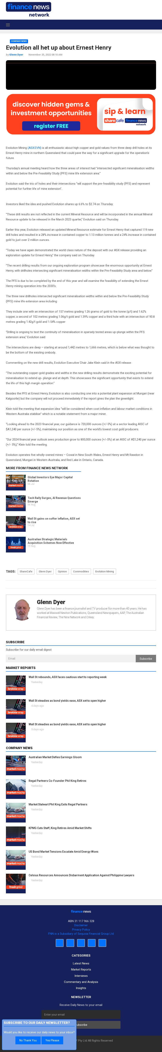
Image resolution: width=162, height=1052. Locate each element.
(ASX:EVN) (34, 148)
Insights (81, 988)
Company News (19, 41)
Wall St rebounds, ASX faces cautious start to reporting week (67, 677)
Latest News (81, 963)
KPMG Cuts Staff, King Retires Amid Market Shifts (60, 828)
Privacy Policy (81, 929)
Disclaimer (81, 925)
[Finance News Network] (28, 9)
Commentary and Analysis (81, 982)
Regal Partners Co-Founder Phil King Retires (57, 780)
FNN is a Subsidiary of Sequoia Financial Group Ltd (81, 933)
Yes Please (52, 1040)
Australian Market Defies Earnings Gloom (55, 757)
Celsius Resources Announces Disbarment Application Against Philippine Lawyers (81, 875)
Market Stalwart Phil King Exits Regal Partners (58, 804)
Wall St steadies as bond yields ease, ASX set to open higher (67, 700)
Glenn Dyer (51, 602)
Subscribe (146, 658)
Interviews (81, 976)
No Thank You (28, 1040)
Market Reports (81, 969)
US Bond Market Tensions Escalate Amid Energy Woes (63, 851)
